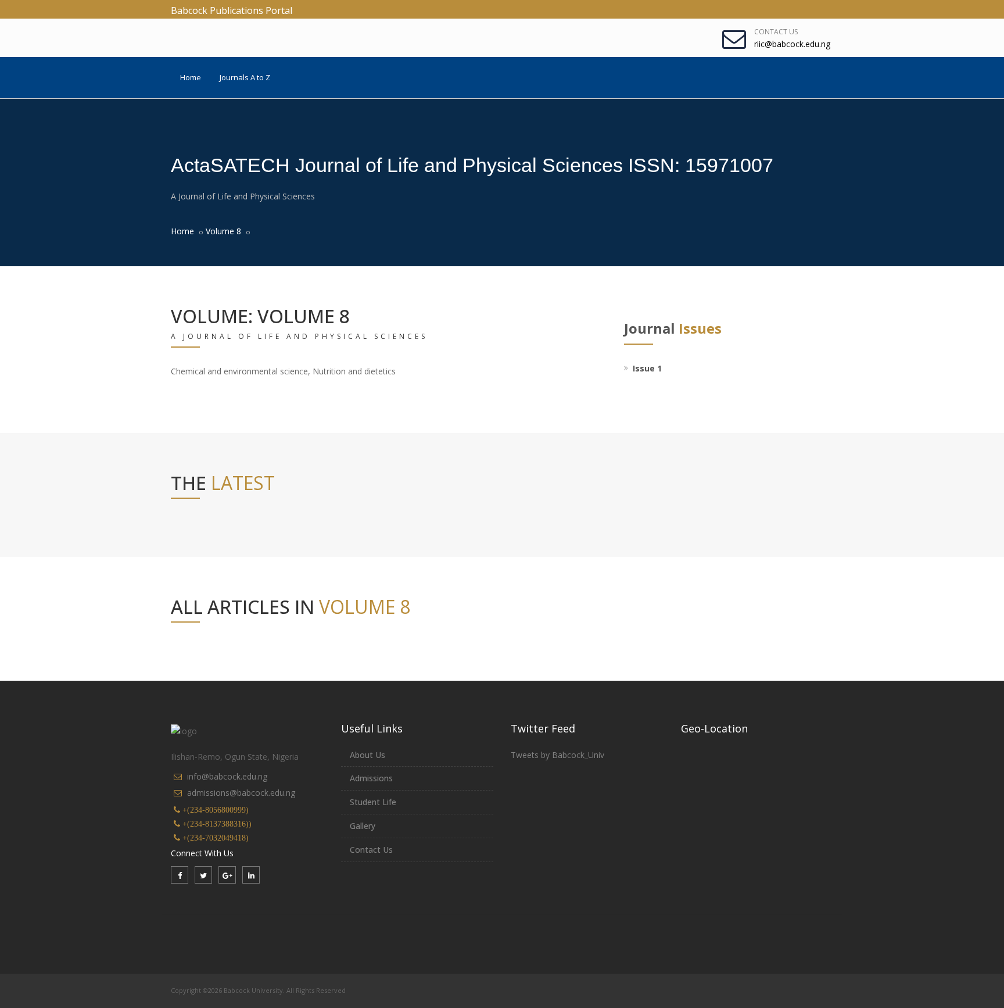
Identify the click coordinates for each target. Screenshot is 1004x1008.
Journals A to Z (245, 77)
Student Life (373, 801)
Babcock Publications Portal (231, 10)
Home (190, 77)
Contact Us (776, 32)
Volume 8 (223, 231)
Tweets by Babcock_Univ (557, 754)
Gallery (362, 825)
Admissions (371, 778)
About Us (367, 754)
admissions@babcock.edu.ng (241, 792)
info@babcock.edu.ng (227, 776)
